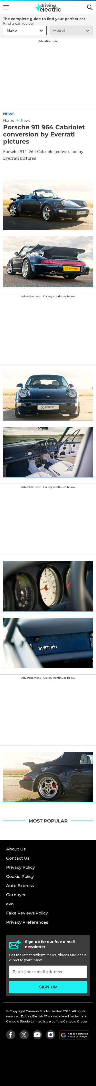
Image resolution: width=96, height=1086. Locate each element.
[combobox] (5, 30)
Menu (6, 7)
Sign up (48, 987)
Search (90, 7)
